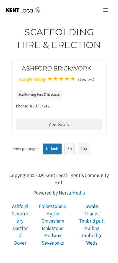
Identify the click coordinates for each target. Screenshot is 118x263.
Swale (91, 206)
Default (52, 148)
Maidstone (53, 228)
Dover (20, 243)
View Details (59, 124)
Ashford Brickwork (56, 68)
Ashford (20, 206)
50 (70, 148)
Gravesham (53, 221)
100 (84, 148)
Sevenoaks (53, 243)
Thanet (91, 214)
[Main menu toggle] (106, 10)
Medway (52, 235)
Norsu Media (72, 193)
